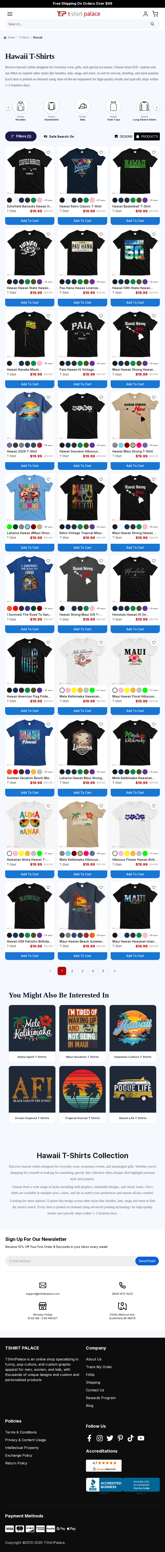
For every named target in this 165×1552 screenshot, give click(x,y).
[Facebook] (89, 1438)
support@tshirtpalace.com (43, 1293)
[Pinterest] (120, 1438)
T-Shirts (24, 37)
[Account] (145, 14)
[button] (48, 152)
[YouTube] (141, 1438)
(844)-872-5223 (122, 1293)
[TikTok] (130, 1438)
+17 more (101, 690)
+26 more (154, 200)
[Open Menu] (10, 14)
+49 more (48, 200)
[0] (155, 14)
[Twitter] (110, 1438)
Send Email (147, 1261)
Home (11, 37)
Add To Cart (30, 220)
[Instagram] (99, 1438)
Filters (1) (23, 136)
